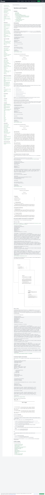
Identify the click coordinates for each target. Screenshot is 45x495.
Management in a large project (19, 447)
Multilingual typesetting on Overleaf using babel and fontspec (7, 107)
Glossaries (5, 52)
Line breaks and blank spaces (7, 63)
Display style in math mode (7, 32)
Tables (4, 40)
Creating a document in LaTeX (19, 444)
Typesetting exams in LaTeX (7, 132)
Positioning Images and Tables (7, 41)
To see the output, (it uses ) (23, 353)
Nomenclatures (5, 53)
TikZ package (5, 44)
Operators (5, 29)
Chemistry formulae (6, 125)
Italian (4, 116)
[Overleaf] (2, 1)
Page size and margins (6, 65)
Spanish (5, 121)
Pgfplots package (6, 131)
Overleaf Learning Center (7, 6)
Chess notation (5, 128)
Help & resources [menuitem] (33, 1)
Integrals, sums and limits (7, 31)
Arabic (4, 111)
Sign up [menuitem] (39, 1)
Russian (5, 120)
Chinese (5, 112)
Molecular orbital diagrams (7, 127)
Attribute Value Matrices (6, 133)
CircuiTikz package (6, 130)
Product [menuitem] (18, 1)
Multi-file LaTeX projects (18, 448)
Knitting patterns (6, 129)
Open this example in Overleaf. (18, 51)
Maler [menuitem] (26, 1)
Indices (4, 51)
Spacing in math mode (6, 30)
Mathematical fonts (6, 35)
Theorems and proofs (6, 124)
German (5, 114)
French (4, 113)
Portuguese (5, 119)
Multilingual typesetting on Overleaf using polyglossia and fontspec (7, 105)
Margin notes (5, 73)
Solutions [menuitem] (22, 1)
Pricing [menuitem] (29, 1)
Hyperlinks (16, 449)
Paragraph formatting (6, 62)
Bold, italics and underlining (18, 445)
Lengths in (6, 59)
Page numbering (17, 450)
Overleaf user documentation (7, 9)
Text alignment (5, 64)
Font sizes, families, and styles (19, 453)
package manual (18, 454)
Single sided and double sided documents (20, 451)
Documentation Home (6, 5)
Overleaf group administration (7, 10)
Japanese (5, 117)
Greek (4, 115)
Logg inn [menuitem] (43, 1)
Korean (4, 118)
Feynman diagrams (6, 126)
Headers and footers (6, 60)
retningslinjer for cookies (13, 494)
